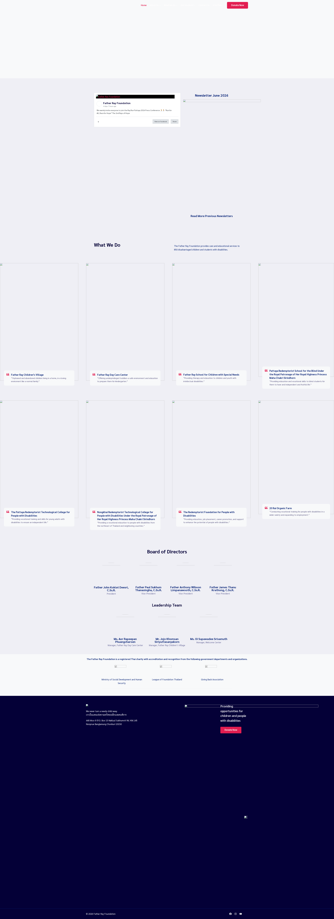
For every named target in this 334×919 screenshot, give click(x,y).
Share (175, 121)
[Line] (246, 914)
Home (144, 5)
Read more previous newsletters (212, 216)
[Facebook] (230, 914)
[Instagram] (235, 914)
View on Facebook (160, 121)
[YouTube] (240, 914)
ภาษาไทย (217, 5)
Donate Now (237, 5)
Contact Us (204, 5)
